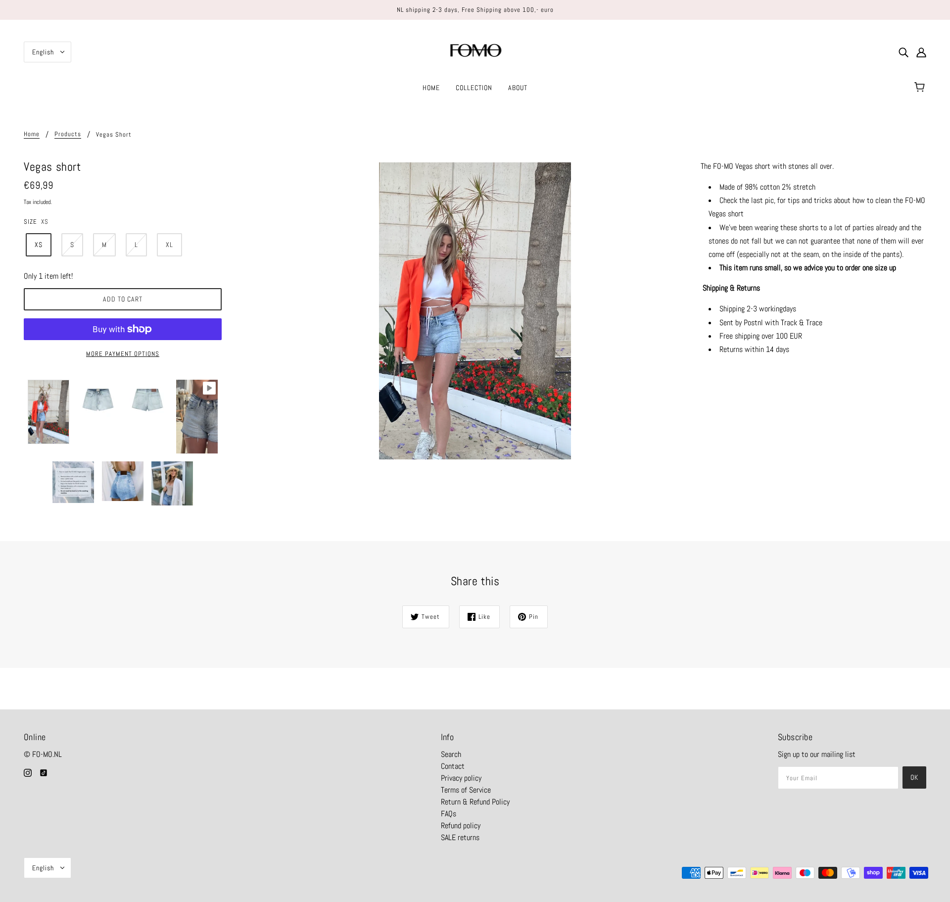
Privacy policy (461, 778)
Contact (453, 766)
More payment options (122, 354)
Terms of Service (466, 790)
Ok (914, 777)
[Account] (921, 52)
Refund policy (460, 825)
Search (451, 754)
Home (32, 134)
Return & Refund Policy (475, 802)
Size (30, 221)
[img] (903, 52)
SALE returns (460, 837)
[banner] (475, 51)
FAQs (448, 813)
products (67, 134)
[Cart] (921, 87)
